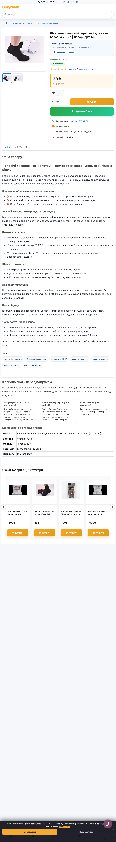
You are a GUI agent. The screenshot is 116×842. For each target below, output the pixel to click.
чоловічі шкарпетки (13, 359)
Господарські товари (22, 23)
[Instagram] (64, 2)
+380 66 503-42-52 (49, 2)
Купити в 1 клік (84, 111)
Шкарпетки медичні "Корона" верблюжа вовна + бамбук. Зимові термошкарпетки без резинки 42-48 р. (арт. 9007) (71, 513)
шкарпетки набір (100, 359)
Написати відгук (85, 69)
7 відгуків (72, 69)
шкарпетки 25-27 (59, 359)
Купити (93, 101)
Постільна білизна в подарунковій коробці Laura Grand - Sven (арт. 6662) (98, 513)
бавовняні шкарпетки (36, 359)
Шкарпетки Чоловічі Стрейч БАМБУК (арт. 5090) (44, 513)
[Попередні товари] (3, 507)
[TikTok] (68, 2)
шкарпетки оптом (80, 359)
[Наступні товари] (112, 507)
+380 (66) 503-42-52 (78, 121)
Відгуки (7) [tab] (21, 146)
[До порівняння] (60, 93)
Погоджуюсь (29, 832)
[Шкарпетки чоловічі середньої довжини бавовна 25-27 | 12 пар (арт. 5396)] (24, 49)
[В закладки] (53, 93)
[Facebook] (60, 2)
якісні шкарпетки (12, 365)
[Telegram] (76, 2)
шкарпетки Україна (32, 365)
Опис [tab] (7, 146)
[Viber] (72, 2)
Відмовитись (86, 832)
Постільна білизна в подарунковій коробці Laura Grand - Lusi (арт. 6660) (17, 513)
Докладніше (64, 826)
